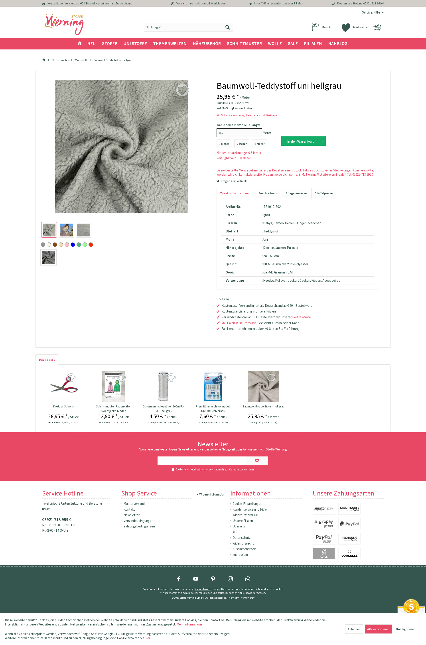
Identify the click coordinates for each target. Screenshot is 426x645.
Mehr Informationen (190, 624)
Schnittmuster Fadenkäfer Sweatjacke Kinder (113, 408)
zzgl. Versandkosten (240, 108)
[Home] (80, 43)
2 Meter (242, 144)
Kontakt (129, 509)
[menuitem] (371, 12)
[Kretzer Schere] (63, 386)
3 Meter (259, 144)
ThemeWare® (246, 597)
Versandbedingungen (138, 521)
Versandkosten (203, 589)
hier (147, 638)
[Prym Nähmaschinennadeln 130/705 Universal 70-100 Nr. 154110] (213, 386)
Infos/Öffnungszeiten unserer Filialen (278, 3)
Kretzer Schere (63, 406)
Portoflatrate (301, 317)
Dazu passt (47, 360)
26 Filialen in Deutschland (239, 323)
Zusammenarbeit (244, 549)
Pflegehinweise (296, 193)
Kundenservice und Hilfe (250, 509)
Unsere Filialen (243, 521)
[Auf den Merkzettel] (72, 377)
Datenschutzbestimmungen (196, 469)
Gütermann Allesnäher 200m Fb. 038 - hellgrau (163, 408)
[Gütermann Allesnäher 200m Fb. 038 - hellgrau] (163, 386)
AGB (236, 532)
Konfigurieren (405, 629)
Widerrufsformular (212, 494)
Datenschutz (242, 537)
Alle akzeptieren (378, 629)
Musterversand (134, 503)
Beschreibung (267, 193)
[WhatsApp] (247, 578)
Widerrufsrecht (243, 543)
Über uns (239, 526)
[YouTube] (195, 578)
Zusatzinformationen (235, 193)
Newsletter (132, 515)
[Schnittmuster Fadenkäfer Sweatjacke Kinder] (113, 386)
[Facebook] (178, 578)
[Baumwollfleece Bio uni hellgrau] (263, 386)
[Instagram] (230, 578)
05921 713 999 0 (373, 3)
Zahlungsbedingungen (139, 526)
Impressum (240, 555)
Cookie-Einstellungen (247, 503)
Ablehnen (354, 629)
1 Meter (224, 144)
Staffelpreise (324, 193)
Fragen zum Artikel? (233, 181)
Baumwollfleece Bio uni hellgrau (263, 406)
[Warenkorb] (377, 27)
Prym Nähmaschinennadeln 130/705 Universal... (213, 408)
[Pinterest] (213, 578)
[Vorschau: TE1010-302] (49, 230)
